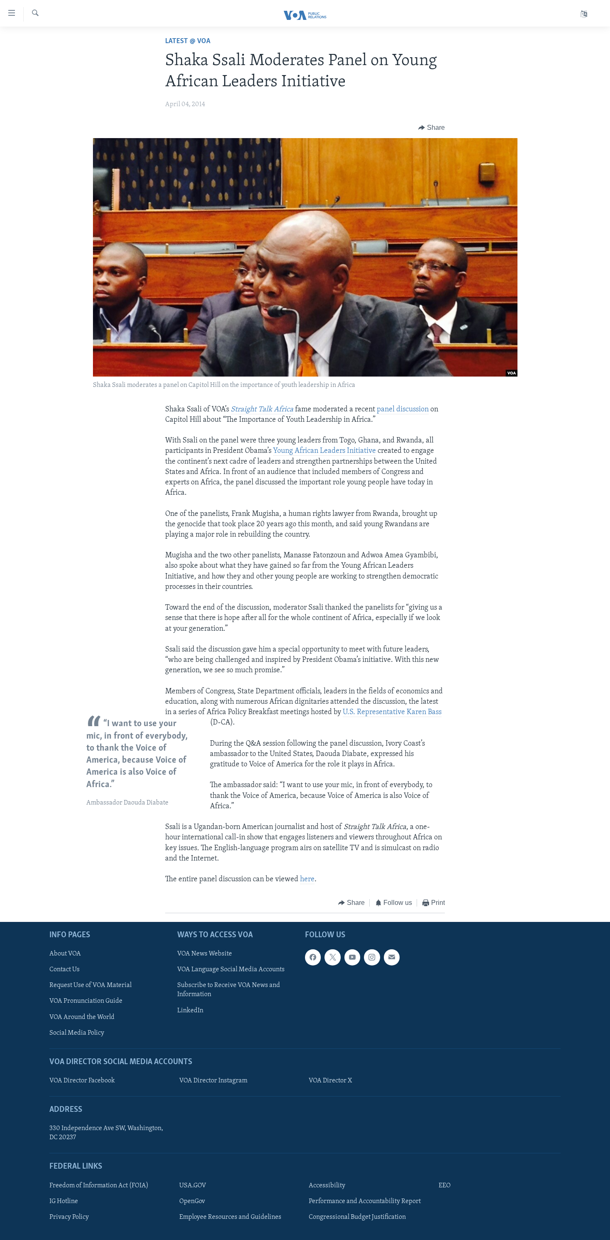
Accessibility (327, 1185)
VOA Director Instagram (213, 1080)
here (307, 879)
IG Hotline (63, 1201)
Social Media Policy (76, 1032)
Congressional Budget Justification (357, 1217)
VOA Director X (330, 1080)
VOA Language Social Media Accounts (231, 969)
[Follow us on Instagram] (372, 957)
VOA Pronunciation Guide (85, 1001)
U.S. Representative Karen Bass (392, 712)
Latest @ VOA (187, 41)
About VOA (65, 954)
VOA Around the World (82, 1017)
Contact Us (64, 969)
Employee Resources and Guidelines (230, 1217)
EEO (445, 1185)
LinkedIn (190, 1010)
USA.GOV (192, 1185)
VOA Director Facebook (82, 1080)
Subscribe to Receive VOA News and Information (228, 990)
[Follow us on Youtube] (352, 957)
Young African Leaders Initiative (324, 451)
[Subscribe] (392, 957)
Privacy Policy (69, 1217)
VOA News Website (204, 954)
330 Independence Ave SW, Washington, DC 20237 (106, 1133)
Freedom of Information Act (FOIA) (99, 1185)
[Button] (431, 127)
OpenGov (192, 1201)
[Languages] (584, 14)
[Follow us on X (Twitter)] (332, 957)
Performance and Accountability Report (365, 1201)
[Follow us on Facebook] (313, 957)
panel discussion (403, 409)
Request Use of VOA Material (90, 985)
